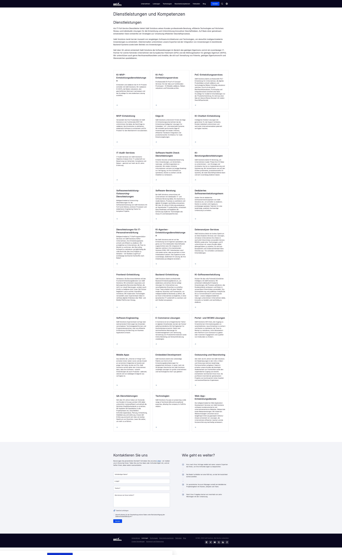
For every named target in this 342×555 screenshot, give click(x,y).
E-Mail (158, 461)
